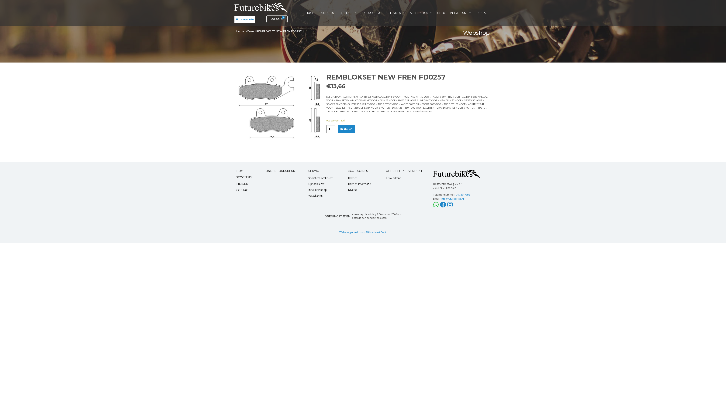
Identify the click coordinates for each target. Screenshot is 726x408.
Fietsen (345, 12)
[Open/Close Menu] (244, 19)
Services (395, 12)
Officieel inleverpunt (452, 12)
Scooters (327, 12)
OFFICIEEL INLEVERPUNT (404, 171)
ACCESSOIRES (358, 171)
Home (310, 12)
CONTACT (243, 190)
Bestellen (346, 129)
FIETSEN (242, 183)
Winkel (250, 31)
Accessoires (419, 12)
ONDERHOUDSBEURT (281, 171)
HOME (240, 171)
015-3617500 (463, 194)
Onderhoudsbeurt (369, 12)
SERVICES (315, 171)
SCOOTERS (244, 177)
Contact (482, 12)
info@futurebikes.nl (452, 198)
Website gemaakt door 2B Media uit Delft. (363, 232)
